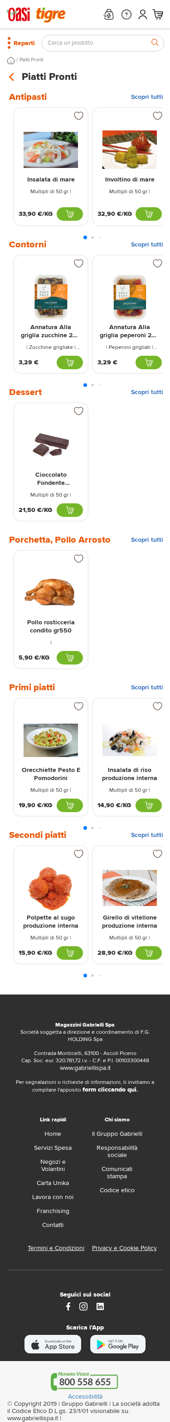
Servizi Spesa (53, 1148)
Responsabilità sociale (117, 1151)
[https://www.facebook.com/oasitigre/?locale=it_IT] (68, 1306)
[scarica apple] (52, 1344)
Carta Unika (53, 1183)
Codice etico (117, 1190)
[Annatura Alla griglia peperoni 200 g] (129, 297)
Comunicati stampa (117, 1172)
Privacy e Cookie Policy (124, 1248)
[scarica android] (118, 1344)
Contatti (52, 1225)
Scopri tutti (147, 97)
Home (52, 1134)
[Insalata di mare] (51, 149)
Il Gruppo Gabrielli (117, 1134)
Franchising (53, 1211)
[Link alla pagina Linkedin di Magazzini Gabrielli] (100, 1306)
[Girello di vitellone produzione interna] (129, 887)
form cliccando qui (109, 1089)
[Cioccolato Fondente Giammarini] (51, 445)
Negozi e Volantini (53, 1165)
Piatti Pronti (31, 60)
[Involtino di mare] (129, 149)
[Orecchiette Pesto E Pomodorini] (51, 740)
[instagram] (83, 1306)
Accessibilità (85, 1396)
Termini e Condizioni (56, 1248)
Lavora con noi (52, 1197)
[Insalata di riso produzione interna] (129, 740)
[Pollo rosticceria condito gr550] (51, 592)
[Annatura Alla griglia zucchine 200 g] (51, 297)
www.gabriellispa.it (85, 1068)
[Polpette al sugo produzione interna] (51, 887)
